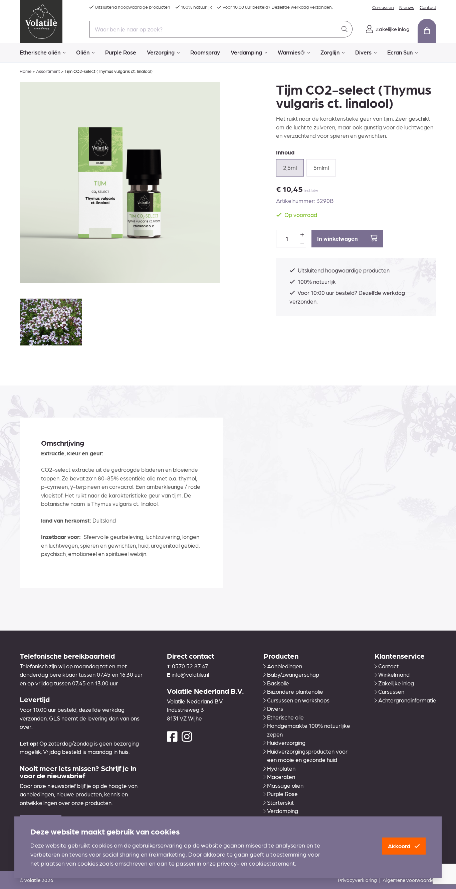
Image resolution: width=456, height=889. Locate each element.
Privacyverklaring (357, 880)
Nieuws (406, 7)
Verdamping (246, 52)
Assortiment (48, 71)
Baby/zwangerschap (293, 674)
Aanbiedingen (284, 666)
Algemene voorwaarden (409, 880)
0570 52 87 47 (190, 666)
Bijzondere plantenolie (295, 691)
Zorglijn (329, 52)
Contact (428, 7)
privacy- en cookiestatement (256, 863)
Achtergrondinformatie (407, 700)
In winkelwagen (338, 238)
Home (25, 71)
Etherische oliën (40, 52)
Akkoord (400, 846)
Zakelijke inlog (396, 683)
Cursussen (383, 7)
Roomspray (205, 52)
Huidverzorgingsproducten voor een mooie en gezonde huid (307, 755)
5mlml (321, 167)
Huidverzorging (286, 742)
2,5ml (290, 167)
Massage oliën (285, 785)
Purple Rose (120, 52)
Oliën (82, 52)
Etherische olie (285, 717)
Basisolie (278, 683)
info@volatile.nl (190, 674)
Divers (363, 52)
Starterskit (280, 802)
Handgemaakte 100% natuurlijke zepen (308, 730)
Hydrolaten (281, 768)
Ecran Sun (400, 52)
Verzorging (161, 52)
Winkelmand (394, 674)
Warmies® (291, 52)
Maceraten (281, 776)
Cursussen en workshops (298, 700)
